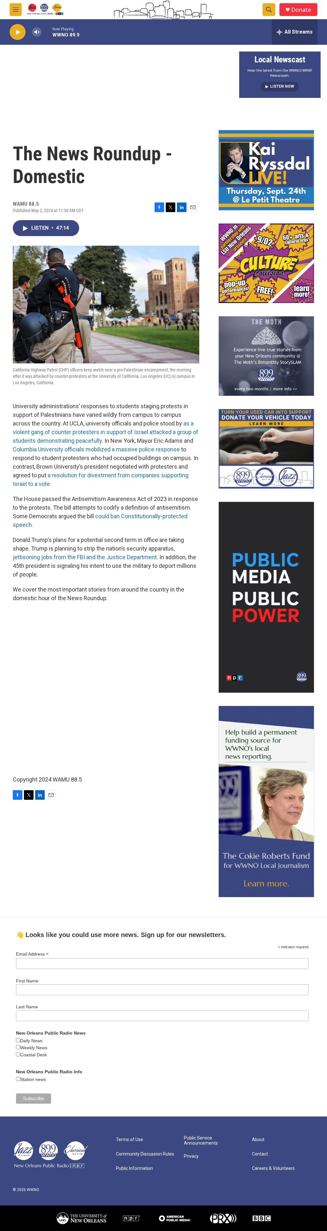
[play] (17, 32)
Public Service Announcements (201, 1141)
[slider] (47, 31)
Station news (33, 1079)
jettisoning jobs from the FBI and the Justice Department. (85, 557)
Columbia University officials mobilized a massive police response (96, 449)
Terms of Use (129, 1139)
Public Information (134, 1168)
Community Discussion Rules (145, 1154)
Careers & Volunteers (273, 1168)
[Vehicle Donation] (266, 448)
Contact (260, 1154)
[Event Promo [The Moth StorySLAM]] (266, 356)
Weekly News (33, 1047)
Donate (301, 9)
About (258, 1139)
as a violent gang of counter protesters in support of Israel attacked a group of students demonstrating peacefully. (105, 432)
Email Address (32, 954)
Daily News (31, 1040)
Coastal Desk (33, 1054)
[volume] (36, 32)
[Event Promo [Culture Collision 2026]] (266, 263)
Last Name (27, 1006)
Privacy (191, 1156)
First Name (27, 980)
